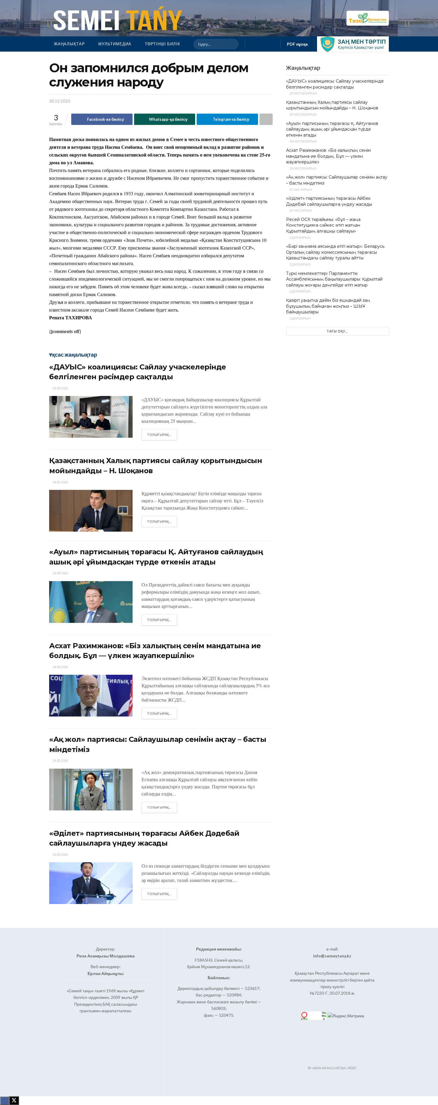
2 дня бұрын (299, 237)
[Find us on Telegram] (272, 44)
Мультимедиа (114, 43)
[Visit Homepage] (116, 18)
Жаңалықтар (69, 43)
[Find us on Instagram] (263, 44)
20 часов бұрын (303, 93)
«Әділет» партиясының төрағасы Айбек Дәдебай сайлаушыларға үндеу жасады (329, 201)
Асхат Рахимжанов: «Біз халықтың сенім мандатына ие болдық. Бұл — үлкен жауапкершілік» (328, 156)
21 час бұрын (300, 189)
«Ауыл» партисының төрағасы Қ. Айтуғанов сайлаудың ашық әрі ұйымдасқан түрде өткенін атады (332, 129)
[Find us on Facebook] (253, 44)
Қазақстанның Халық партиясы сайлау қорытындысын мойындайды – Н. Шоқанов (332, 105)
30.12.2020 (59, 101)
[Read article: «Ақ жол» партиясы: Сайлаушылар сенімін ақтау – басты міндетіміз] (91, 789)
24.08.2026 (60, 388)
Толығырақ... (162, 434)
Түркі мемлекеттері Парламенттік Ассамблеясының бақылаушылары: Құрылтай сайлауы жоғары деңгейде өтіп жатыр (334, 279)
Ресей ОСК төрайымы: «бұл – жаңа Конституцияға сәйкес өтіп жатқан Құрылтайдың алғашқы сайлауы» (323, 225)
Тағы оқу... (337, 331)
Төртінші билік (162, 43)
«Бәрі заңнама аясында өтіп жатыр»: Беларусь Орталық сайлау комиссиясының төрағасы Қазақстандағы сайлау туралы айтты (335, 252)
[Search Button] (231, 44)
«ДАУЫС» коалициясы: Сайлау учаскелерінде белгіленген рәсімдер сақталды (335, 84)
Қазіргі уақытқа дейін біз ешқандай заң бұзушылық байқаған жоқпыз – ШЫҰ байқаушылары (328, 306)
